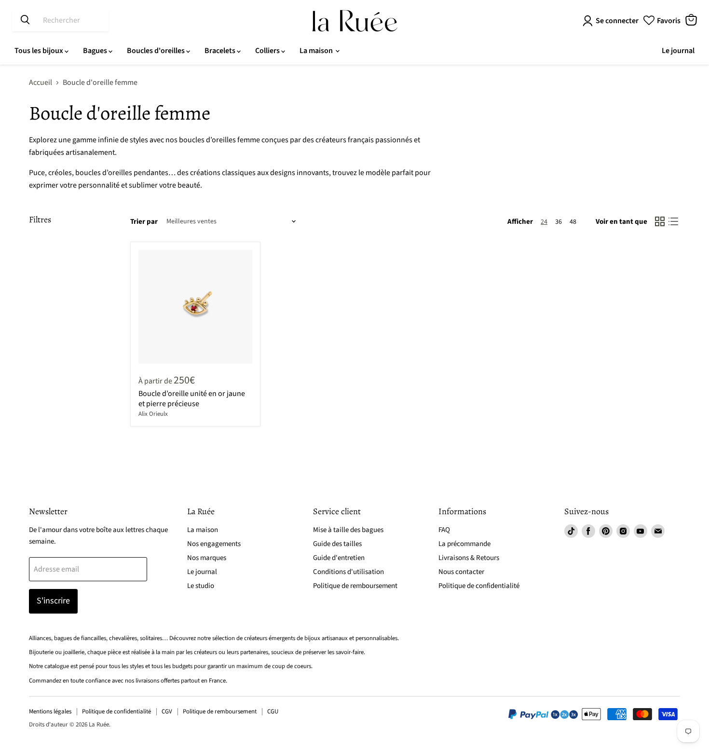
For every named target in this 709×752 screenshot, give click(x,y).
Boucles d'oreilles (156, 50)
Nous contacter (461, 572)
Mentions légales (50, 711)
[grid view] (660, 221)
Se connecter (617, 20)
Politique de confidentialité (478, 586)
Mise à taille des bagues (348, 530)
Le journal (678, 50)
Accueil (40, 82)
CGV (167, 711)
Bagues (96, 50)
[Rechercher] (25, 20)
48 (573, 222)
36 (558, 222)
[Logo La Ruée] (354, 21)
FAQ (444, 530)
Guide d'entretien (339, 558)
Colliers (268, 50)
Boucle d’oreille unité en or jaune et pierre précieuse (191, 398)
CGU (272, 711)
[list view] (673, 221)
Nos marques (206, 558)
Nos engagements (214, 544)
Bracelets (221, 50)
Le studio (200, 586)
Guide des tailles (337, 544)
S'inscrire (53, 601)
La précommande (464, 544)
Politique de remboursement (355, 586)
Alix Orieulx (153, 414)
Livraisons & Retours (468, 558)
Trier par (144, 222)
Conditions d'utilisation (348, 572)
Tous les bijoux (39, 50)
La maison (317, 50)
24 (544, 222)
